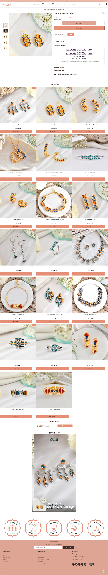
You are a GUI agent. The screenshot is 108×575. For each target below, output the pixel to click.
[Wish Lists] (98, 23)
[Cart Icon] (105, 4)
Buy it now (79, 28)
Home (45, 9)
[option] (54, 1)
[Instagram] (79, 564)
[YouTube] (85, 564)
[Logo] (7, 5)
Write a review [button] (65, 425)
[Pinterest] (82, 564)
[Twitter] (76, 564)
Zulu (49, 9)
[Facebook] (73, 564)
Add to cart (52, 131)
